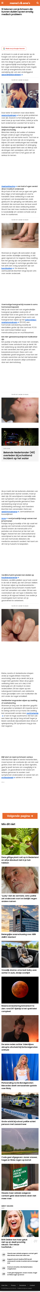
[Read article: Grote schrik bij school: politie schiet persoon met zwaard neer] (20, 1105)
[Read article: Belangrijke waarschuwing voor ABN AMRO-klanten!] (20, 918)
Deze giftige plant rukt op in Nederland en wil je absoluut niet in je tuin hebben (19, 860)
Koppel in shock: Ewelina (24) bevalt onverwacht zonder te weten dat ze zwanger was (22, 1261)
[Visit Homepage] (20, 3)
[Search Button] (38, 3)
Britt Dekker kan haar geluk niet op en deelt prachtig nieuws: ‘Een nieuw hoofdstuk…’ (14, 1243)
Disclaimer (22, 1285)
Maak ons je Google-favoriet (15, 48)
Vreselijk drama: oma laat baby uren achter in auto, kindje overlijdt (19, 971)
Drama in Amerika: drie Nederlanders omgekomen (20, 1268)
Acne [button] (3, 518)
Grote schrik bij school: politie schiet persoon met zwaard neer (18, 1123)
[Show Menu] (2, 3)
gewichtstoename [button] (9, 511)
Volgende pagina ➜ (20, 815)
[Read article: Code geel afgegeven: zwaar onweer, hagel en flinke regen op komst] (20, 1141)
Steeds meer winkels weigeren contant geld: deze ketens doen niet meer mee (18, 1196)
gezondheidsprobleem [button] (11, 74)
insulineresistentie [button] (9, 577)
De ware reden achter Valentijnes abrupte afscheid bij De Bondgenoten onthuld (19, 1047)
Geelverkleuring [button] (8, 186)
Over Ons (4, 1285)
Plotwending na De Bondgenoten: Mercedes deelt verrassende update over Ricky (19, 1085)
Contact (32, 1285)
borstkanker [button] (6, 268)
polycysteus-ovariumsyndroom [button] (19, 321)
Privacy (13, 1285)
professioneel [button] (7, 777)
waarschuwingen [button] (8, 115)
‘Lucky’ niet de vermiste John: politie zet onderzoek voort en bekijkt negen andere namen (19, 898)
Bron (2, 782)
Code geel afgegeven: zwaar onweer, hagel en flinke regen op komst (19, 1158)
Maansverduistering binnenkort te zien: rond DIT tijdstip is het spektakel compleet (19, 1008)
